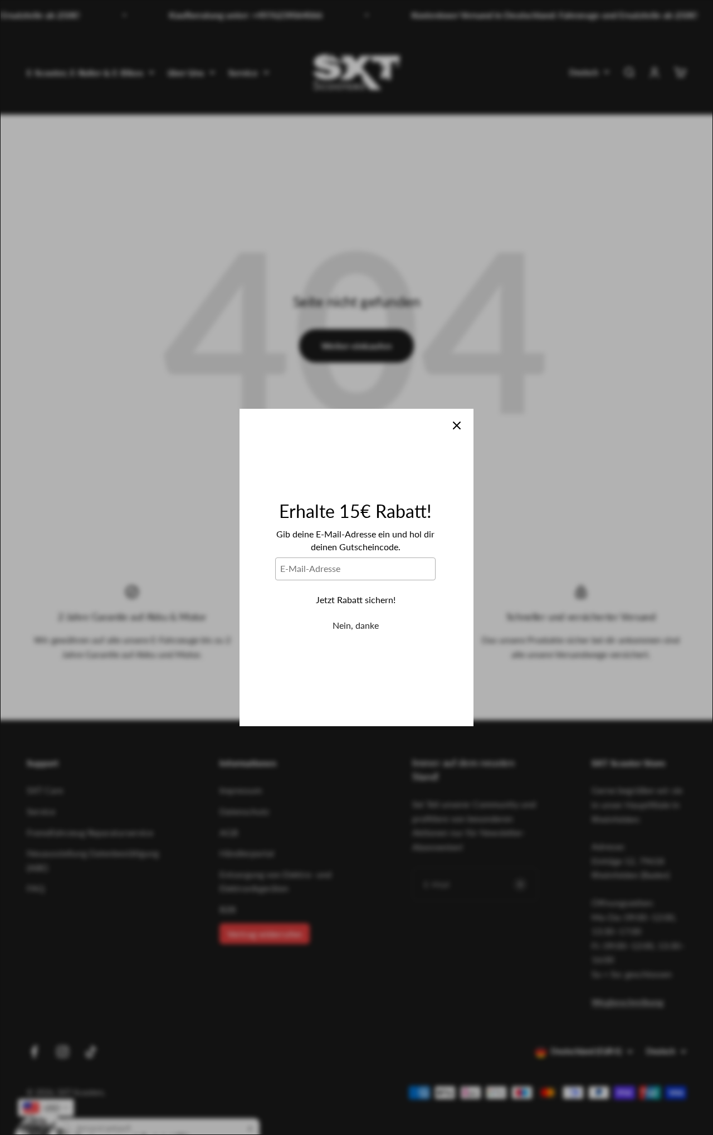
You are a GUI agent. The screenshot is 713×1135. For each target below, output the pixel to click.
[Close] (457, 425)
